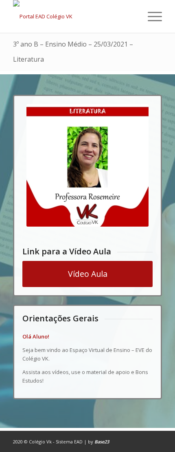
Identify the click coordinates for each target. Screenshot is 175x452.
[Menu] (151, 16)
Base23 (101, 442)
